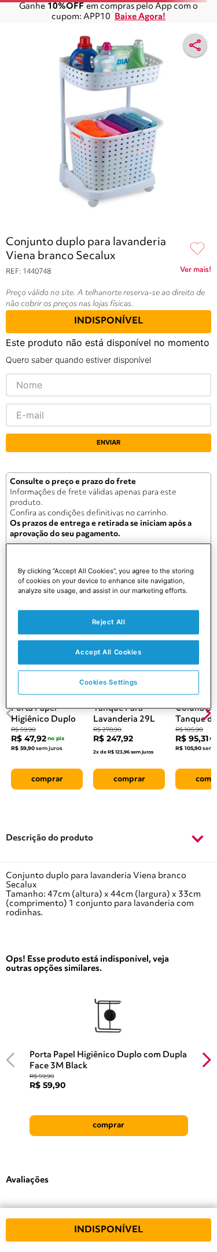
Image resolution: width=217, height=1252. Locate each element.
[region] (108, 626)
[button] (108, 839)
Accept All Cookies (108, 652)
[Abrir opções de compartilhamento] (195, 45)
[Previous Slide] (10, 713)
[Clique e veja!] (195, 272)
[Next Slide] (206, 713)
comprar (47, 779)
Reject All (109, 622)
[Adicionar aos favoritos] (197, 249)
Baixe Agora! (140, 17)
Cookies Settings (108, 682)
